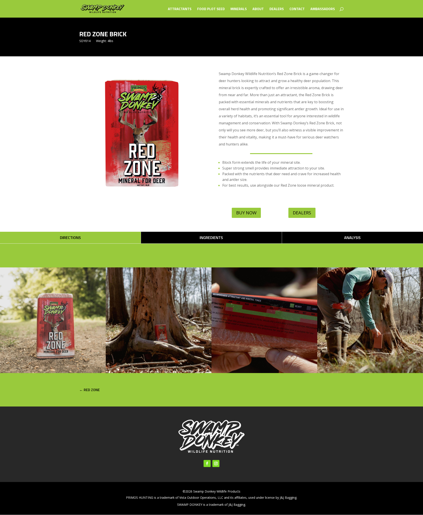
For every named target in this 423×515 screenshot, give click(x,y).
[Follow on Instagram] (215, 463)
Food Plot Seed (211, 9)
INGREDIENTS (211, 238)
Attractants (179, 9)
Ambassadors (322, 9)
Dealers (276, 9)
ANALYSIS (352, 238)
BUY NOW (246, 213)
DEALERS (302, 213)
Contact (297, 9)
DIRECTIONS (70, 238)
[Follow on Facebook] (207, 463)
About (258, 9)
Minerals (238, 9)
